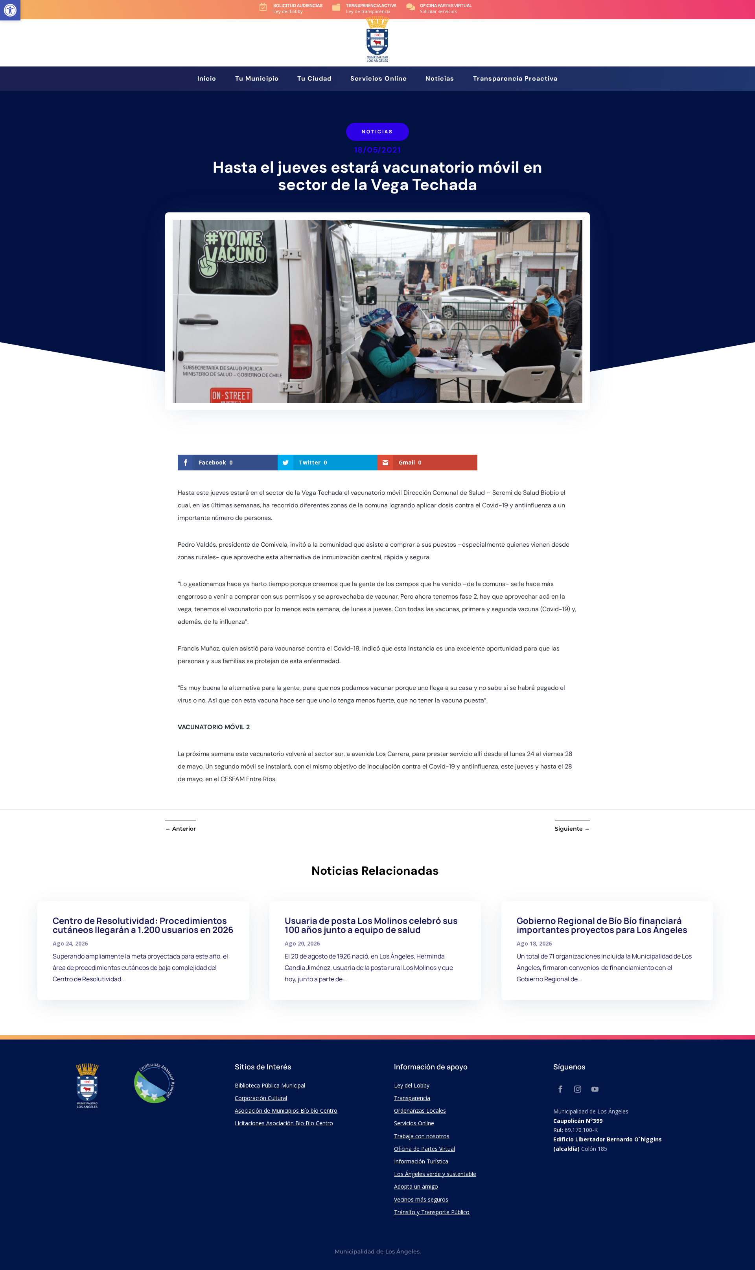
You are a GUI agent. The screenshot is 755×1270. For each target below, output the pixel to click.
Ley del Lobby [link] (411, 1085)
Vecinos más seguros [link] (421, 1199)
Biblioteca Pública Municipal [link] (270, 1085)
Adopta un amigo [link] (416, 1186)
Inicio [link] (206, 79)
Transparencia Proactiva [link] (515, 79)
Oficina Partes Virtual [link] (446, 5)
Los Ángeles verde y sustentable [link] (435, 1174)
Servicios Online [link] (378, 79)
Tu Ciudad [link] (314, 79)
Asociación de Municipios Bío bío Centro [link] (286, 1110)
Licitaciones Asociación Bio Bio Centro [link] (284, 1123)
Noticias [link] (439, 79)
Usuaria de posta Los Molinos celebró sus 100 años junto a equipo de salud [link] (371, 925)
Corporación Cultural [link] (261, 1098)
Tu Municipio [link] (257, 79)
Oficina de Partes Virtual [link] (424, 1148)
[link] (10, 10)
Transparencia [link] (412, 1098)
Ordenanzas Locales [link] (420, 1110)
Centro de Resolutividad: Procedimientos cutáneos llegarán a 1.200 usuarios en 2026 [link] (143, 925)
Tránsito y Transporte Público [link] (432, 1212)
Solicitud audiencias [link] (297, 5)
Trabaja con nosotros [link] (421, 1136)
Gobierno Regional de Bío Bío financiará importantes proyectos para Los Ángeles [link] (602, 925)
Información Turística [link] (421, 1161)
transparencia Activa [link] (371, 5)
